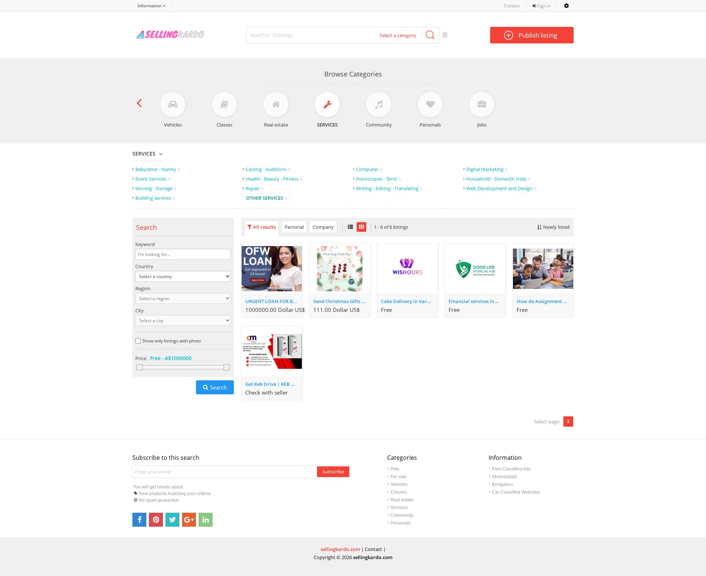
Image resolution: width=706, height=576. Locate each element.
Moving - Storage (155, 188)
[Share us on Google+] (189, 520)
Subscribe (333, 471)
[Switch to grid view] (361, 227)
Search (218, 387)
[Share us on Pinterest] (156, 520)
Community (402, 515)
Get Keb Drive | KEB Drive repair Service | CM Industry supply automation (273, 384)
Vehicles (399, 484)
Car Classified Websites (516, 492)
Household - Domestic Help (498, 178)
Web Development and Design (501, 188)
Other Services (266, 198)
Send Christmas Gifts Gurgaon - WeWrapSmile (341, 301)
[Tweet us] (172, 520)
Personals (401, 523)
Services (144, 153)
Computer (369, 169)
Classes (399, 492)
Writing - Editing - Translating (389, 188)
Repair (254, 188)
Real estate (402, 499)
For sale (399, 476)
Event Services (152, 178)
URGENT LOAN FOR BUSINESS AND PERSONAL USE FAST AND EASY (273, 301)
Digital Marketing (486, 169)
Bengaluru (502, 484)
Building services (155, 198)
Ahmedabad (504, 476)
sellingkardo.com (340, 549)
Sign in (543, 6)
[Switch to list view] (350, 227)
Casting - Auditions (268, 169)
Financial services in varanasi (477, 301)
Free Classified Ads (511, 469)
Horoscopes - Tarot (378, 178)
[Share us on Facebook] (139, 520)
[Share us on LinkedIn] (206, 520)
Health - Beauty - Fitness (274, 178)
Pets (395, 469)
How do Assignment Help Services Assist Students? (545, 301)
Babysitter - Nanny (157, 169)
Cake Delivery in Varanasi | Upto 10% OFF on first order (409, 301)
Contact (512, 6)
